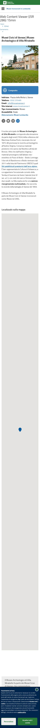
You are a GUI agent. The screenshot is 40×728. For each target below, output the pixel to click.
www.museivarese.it (21, 106)
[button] (18, 121)
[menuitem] (22, 26)
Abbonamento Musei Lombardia (15, 114)
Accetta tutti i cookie (28, 721)
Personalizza (8, 721)
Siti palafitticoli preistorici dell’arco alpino (19, 166)
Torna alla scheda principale (16, 672)
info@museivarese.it (16, 103)
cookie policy (22, 712)
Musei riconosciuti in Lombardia (18, 9)
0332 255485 (15, 100)
